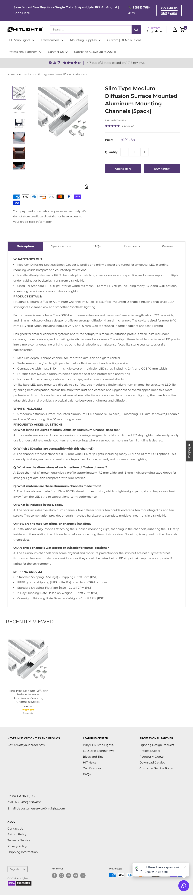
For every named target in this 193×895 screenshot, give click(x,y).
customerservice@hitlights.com (43, 808)
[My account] (175, 29)
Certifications (92, 768)
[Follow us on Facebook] (54, 875)
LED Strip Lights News (98, 751)
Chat (164, 12)
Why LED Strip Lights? (99, 745)
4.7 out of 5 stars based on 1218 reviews (116, 63)
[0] (182, 29)
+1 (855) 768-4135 (29, 802)
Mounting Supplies (83, 40)
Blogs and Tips (93, 756)
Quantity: (111, 152)
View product (26, 663)
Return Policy (17, 834)
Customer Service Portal (156, 768)
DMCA (11, 883)
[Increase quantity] (145, 152)
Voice (173, 12)
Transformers (50, 40)
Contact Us (56, 52)
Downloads (132, 246)
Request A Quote (151, 756)
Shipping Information (23, 852)
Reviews (167, 246)
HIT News (89, 762)
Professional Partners (22, 52)
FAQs (96, 246)
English (14, 869)
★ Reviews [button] (189, 451)
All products (26, 74)
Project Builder (149, 751)
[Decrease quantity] (125, 152)
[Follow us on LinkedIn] (83, 875)
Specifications (60, 246)
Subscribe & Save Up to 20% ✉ (95, 52)
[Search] (136, 29)
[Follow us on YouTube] (75, 875)
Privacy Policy (17, 846)
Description (25, 246)
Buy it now (162, 168)
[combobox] (91, 29)
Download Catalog (152, 762)
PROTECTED (23, 883)
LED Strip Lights (19, 40)
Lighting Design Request (156, 745)
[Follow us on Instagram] (61, 875)
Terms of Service (19, 840)
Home (11, 74)
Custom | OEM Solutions (124, 40)
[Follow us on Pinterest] (68, 875)
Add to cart (123, 168)
